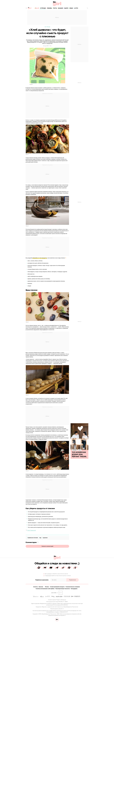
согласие (49, 573)
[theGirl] (30, 8)
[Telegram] (57, 567)
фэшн (71, 8)
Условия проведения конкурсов (57, 586)
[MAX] (39, 567)
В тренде (47, 26)
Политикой (48, 575)
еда (40, 537)
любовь (49, 8)
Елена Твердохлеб (31, 530)
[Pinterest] (69, 567)
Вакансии (41, 586)
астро (76, 8)
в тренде (43, 8)
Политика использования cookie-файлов (45, 588)
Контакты (35, 586)
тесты (55, 8)
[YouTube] (51, 567)
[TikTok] (63, 567)
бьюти (66, 8)
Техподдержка (74, 588)
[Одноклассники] (75, 567)
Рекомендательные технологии (62, 588)
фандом (60, 8)
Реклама (47, 586)
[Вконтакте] (45, 567)
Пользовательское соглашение (72, 586)
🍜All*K (37, 8)
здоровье (45, 537)
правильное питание (33, 537)
